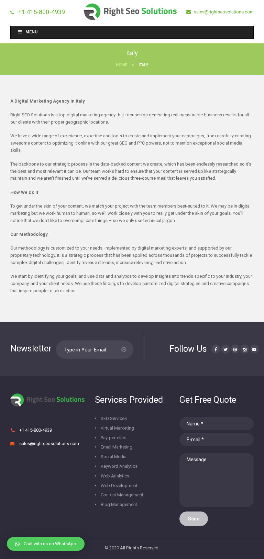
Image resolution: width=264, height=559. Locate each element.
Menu (31, 32)
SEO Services (114, 418)
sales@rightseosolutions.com (223, 11)
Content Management (122, 494)
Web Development (119, 485)
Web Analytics (115, 475)
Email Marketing (116, 447)
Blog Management (119, 504)
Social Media (113, 456)
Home (121, 65)
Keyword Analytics (119, 466)
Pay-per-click (113, 437)
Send (194, 518)
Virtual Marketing (117, 428)
